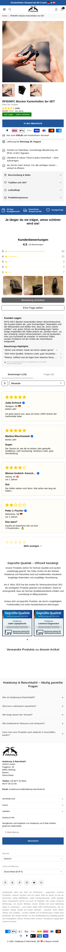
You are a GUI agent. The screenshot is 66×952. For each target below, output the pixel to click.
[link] (11, 210)
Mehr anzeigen (31, 546)
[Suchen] (10, 9)
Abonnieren (33, 841)
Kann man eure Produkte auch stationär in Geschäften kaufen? (28, 733)
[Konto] (56, 9)
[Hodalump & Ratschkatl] (33, 9)
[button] (58, 52)
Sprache (5, 853)
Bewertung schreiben (33, 300)
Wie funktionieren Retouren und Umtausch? (23, 723)
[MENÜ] (4, 9)
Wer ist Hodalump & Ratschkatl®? (18, 697)
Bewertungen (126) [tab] (17, 374)
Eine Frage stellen (33, 307)
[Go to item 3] (53, 285)
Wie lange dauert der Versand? (17, 714)
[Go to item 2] (33, 285)
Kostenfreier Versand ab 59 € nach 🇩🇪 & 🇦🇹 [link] (33, 3)
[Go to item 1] (12, 285)
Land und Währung (10, 866)
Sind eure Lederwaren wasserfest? (19, 706)
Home (4, 16)
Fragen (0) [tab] (49, 374)
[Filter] (5, 383)
